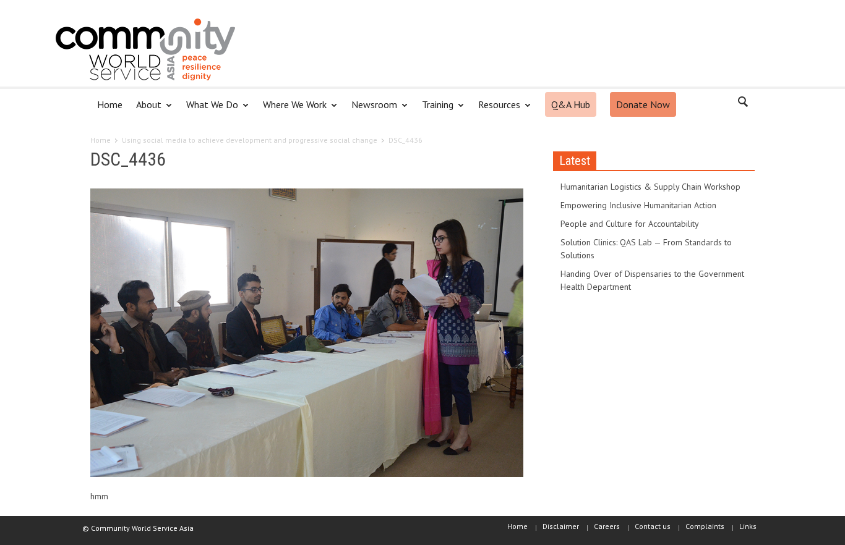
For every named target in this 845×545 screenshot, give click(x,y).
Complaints (704, 526)
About (145, 109)
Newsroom (371, 109)
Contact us (653, 526)
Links (748, 526)
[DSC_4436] (306, 334)
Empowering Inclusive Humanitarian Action (638, 205)
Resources (495, 109)
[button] (742, 104)
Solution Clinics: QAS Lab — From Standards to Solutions (646, 249)
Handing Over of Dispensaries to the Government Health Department (652, 280)
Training (434, 109)
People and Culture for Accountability (629, 223)
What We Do (208, 109)
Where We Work (291, 109)
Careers (607, 526)
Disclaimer (561, 526)
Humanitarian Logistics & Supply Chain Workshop (650, 186)
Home (109, 104)
